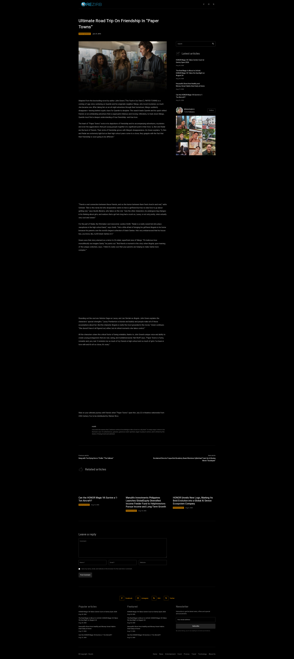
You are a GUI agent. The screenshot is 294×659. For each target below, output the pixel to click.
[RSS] (154, 598)
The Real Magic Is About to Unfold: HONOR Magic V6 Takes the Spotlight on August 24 (190, 73)
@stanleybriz (189, 109)
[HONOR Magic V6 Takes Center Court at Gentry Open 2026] (211, 62)
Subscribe (195, 626)
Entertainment (84, 34)
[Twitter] (213, 4)
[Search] (213, 43)
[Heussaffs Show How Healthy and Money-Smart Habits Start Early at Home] (211, 86)
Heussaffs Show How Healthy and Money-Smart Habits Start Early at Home (190, 84)
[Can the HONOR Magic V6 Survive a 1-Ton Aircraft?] (211, 97)
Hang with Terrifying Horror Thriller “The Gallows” (96, 458)
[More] (155, 90)
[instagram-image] (182, 122)
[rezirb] (84, 430)
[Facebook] (204, 4)
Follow (211, 110)
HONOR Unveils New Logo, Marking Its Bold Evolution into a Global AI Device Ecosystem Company (193, 500)
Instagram (145, 598)
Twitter (172, 598)
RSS (159, 598)
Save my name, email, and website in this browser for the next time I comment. (106, 569)
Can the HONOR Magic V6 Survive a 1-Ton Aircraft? (98, 499)
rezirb (94, 426)
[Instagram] (209, 4)
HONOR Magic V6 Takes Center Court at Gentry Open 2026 (98, 612)
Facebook (129, 598)
